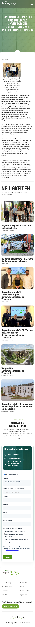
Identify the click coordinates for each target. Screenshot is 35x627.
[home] (8, 3)
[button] (31, 4)
